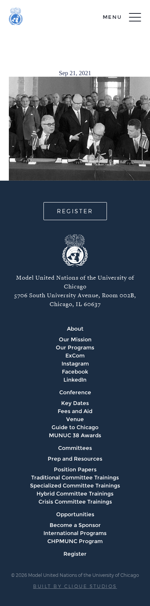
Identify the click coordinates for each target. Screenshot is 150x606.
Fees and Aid (75, 411)
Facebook (75, 371)
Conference (75, 392)
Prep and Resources (75, 458)
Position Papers (75, 469)
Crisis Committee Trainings (75, 501)
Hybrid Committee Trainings (75, 493)
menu (112, 17)
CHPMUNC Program (75, 541)
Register (75, 553)
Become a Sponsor (75, 525)
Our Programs (75, 347)
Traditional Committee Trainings (75, 477)
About (75, 328)
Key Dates (75, 403)
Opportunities (75, 514)
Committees (75, 448)
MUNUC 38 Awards (75, 435)
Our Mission (75, 339)
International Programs (75, 533)
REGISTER (75, 211)
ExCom (75, 355)
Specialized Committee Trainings (75, 485)
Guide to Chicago (75, 427)
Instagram (75, 363)
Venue (75, 419)
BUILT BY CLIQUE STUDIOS (75, 586)
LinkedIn (75, 379)
